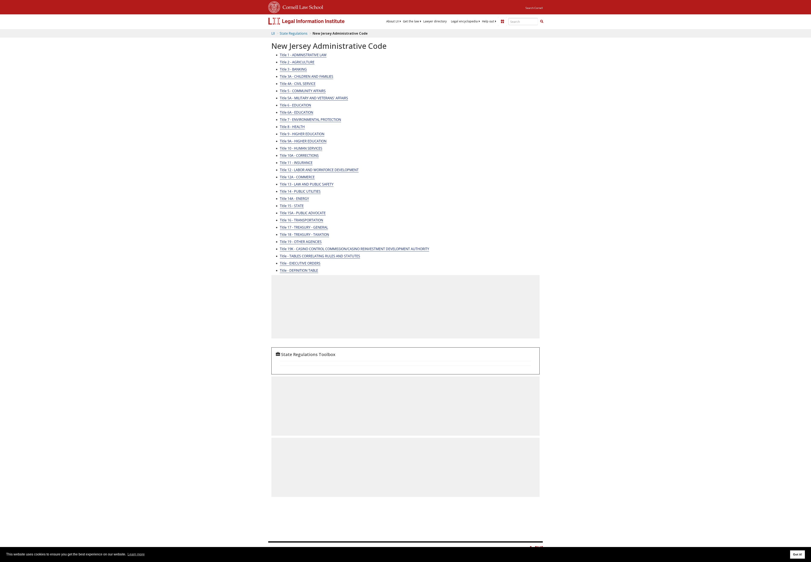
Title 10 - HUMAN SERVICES (301, 148)
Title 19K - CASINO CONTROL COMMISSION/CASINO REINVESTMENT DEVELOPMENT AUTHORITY (354, 249)
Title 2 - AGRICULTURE (297, 62)
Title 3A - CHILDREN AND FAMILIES (306, 76)
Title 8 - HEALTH (292, 126)
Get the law (411, 21)
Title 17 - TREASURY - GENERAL (304, 227)
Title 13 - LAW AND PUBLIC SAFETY (306, 184)
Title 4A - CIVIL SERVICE (298, 83)
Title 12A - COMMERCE (297, 177)
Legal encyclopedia (464, 21)
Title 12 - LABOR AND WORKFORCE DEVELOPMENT (319, 170)
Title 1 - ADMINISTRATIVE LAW (303, 55)
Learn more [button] (136, 554)
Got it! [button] (797, 554)
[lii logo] (315, 21)
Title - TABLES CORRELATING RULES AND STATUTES (320, 256)
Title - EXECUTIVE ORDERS (300, 263)
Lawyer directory (435, 21)
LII (273, 33)
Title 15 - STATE (292, 205)
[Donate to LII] (502, 21)
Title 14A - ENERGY (294, 198)
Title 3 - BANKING (293, 69)
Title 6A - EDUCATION (296, 112)
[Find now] (542, 21)
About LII (392, 21)
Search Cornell (534, 8)
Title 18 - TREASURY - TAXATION (304, 234)
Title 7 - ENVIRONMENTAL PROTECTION (310, 119)
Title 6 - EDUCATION (295, 105)
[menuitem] (392, 21)
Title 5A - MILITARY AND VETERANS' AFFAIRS (314, 98)
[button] (541, 21)
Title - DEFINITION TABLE (299, 270)
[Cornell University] (274, 6)
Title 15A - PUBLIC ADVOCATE (303, 213)
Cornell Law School (301, 6)
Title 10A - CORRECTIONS (299, 155)
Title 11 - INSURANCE (296, 162)
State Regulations (294, 33)
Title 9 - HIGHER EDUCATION (302, 134)
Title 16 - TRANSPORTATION (301, 220)
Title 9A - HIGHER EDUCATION (303, 141)
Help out (488, 21)
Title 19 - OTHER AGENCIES (301, 241)
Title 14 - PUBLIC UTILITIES (300, 191)
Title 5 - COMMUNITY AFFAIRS (303, 91)
